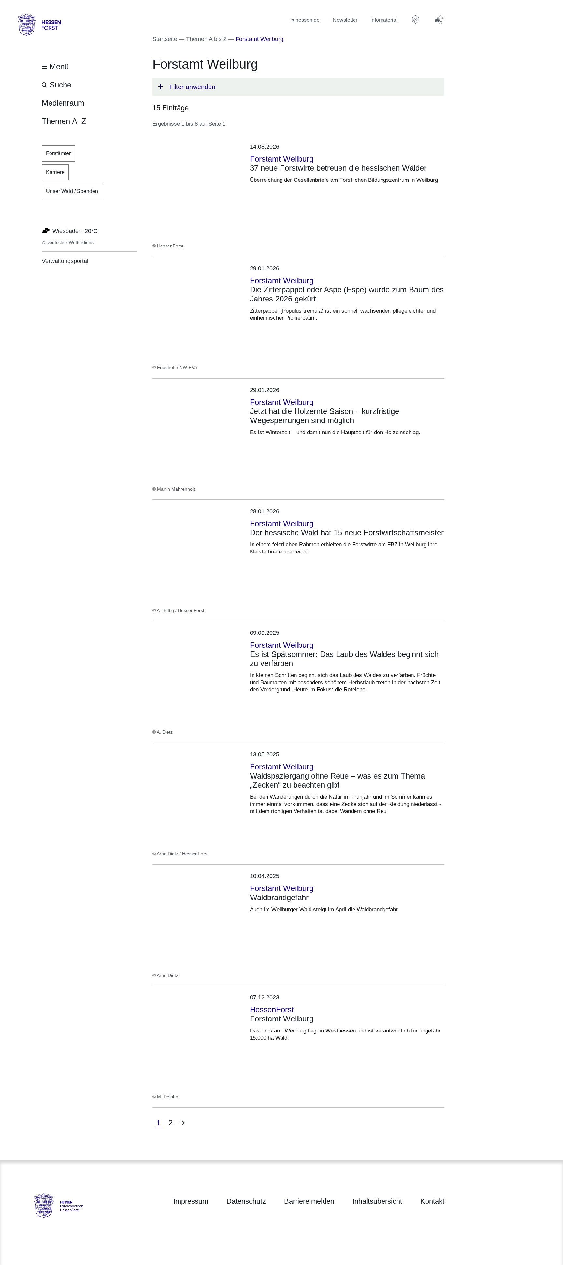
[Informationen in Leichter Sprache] (416, 19)
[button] (298, 87)
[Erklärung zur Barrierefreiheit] (439, 19)
